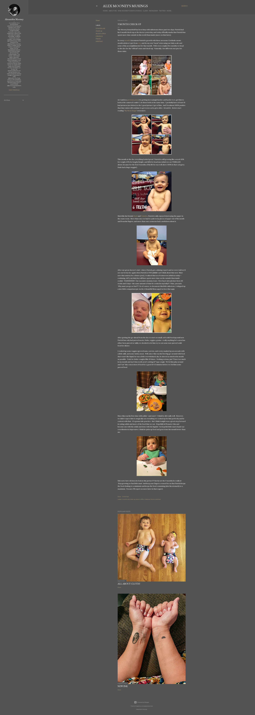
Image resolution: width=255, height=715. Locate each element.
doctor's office (101, 33)
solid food (99, 41)
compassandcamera (147, 706)
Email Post (125, 496)
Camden (144, 216)
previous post (132, 100)
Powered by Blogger (143, 702)
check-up (99, 31)
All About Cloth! (129, 583)
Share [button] (98, 20)
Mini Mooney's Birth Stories (130, 11)
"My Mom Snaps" (130, 111)
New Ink (123, 686)
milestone (99, 36)
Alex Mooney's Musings (125, 6)
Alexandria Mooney (14, 19)
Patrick (98, 39)
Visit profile (14, 90)
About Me (113, 11)
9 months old (100, 28)
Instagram (153, 11)
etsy (139, 43)
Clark (145, 11)
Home (105, 11)
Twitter (162, 11)
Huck (135, 216)
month (127, 40)
